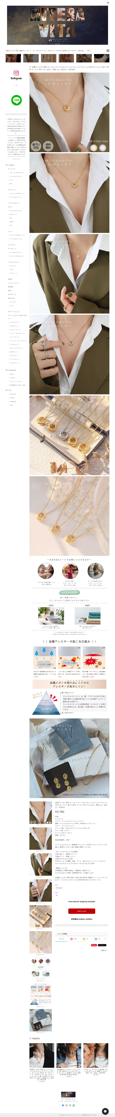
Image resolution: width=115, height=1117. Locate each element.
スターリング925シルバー (17, 172)
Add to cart (81, 911)
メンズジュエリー (14, 283)
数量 (56, 892)
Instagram (13, 401)
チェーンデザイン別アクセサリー (17, 316)
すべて (61, 939)
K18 (11, 183)
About (12, 374)
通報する (103, 950)
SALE (9, 290)
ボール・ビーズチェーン (16, 348)
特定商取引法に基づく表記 (18, 385)
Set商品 (10, 287)
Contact (12, 378)
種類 (56, 885)
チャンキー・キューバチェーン (18, 341)
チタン (11, 180)
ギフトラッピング (14, 311)
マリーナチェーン (15, 359)
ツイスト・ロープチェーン (17, 333)
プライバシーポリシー (16, 381)
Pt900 (11, 222)
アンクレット (12, 248)
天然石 (10, 279)
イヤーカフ (11, 245)
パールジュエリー (14, 262)
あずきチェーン (14, 352)
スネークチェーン (15, 322)
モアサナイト (12, 294)
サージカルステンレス (16, 176)
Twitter (12, 398)
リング (10, 231)
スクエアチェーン (15, 363)
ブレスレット (12, 190)
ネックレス (11, 169)
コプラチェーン (14, 355)
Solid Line (11, 298)
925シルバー (13, 214)
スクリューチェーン (15, 329)
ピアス (10, 207)
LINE (11, 405)
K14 (11, 225)
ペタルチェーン (14, 326)
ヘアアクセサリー (14, 203)
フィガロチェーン (15, 344)
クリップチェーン (15, 337)
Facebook (13, 394)
